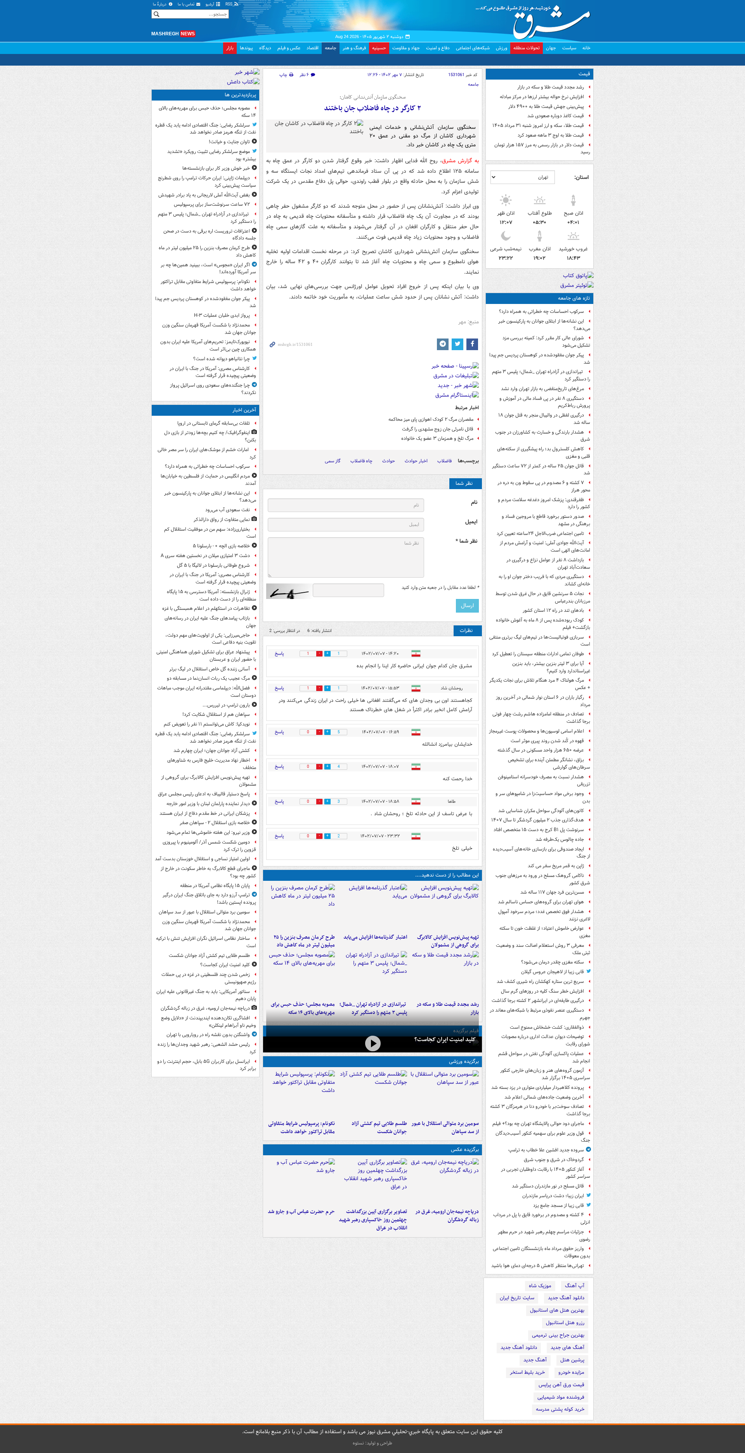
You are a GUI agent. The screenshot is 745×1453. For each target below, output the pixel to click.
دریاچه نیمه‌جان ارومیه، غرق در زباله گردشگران (447, 1215)
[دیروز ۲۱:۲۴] (372, 1093)
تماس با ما (187, 4)
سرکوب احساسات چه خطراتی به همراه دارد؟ (541, 311)
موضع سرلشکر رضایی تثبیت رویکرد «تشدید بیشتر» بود (211, 155)
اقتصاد (313, 48)
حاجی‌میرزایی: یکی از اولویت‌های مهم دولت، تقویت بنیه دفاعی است (210, 639)
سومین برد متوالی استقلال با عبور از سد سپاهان (445, 1127)
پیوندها (246, 48)
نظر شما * (466, 541)
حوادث (388, 461)
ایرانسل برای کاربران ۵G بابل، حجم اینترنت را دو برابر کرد (206, 1065)
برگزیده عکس (465, 1150)
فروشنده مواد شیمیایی (560, 1397)
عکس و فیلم (288, 48)
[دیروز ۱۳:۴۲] (372, 974)
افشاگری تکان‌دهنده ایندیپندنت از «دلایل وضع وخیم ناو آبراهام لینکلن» (208, 1021)
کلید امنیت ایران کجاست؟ (445, 1040)
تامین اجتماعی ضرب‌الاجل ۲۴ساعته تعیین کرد (540, 533)
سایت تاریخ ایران (517, 1298)
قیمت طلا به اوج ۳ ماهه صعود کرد (551, 135)
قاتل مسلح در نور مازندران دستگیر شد (548, 1186)
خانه (586, 48)
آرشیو (210, 4)
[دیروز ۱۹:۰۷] (300, 1093)
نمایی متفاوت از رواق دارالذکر (222, 519)
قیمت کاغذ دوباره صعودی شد (555, 116)
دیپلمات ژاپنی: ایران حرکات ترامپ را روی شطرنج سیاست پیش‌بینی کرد (207, 181)
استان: (581, 177)
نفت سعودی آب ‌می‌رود (227, 510)
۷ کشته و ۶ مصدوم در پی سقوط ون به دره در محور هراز (543, 486)
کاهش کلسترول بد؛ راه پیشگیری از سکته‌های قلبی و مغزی (543, 452)
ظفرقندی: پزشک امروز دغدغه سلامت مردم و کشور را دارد (544, 503)
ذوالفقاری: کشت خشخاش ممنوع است (547, 1027)
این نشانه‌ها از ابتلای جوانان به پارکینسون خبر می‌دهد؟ (544, 325)
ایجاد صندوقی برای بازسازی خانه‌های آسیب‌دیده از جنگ (541, 852)
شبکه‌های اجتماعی (473, 48)
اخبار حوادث (416, 461)
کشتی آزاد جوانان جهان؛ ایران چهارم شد (211, 750)
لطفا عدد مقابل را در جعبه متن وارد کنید (440, 587)
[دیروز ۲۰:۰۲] (372, 1181)
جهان (551, 48)
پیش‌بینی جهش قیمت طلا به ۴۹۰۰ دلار (546, 106)
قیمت (584, 74)
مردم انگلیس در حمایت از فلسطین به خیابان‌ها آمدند (208, 479)
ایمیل (471, 522)
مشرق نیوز (535, 19)
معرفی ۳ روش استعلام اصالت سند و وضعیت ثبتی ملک (543, 949)
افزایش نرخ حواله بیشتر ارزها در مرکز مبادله (542, 97)
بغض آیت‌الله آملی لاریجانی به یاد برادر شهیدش (204, 195)
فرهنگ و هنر (354, 48)
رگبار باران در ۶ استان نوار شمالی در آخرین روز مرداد (543, 701)
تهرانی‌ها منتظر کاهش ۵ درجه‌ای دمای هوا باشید (537, 1265)
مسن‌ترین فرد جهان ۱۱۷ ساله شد (552, 892)
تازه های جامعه (574, 298)
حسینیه (379, 48)
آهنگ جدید (535, 1360)
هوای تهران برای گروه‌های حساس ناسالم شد (541, 902)
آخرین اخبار (244, 410)
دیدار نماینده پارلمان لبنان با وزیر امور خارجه (208, 803)
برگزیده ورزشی (464, 1061)
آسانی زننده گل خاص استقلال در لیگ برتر (209, 669)
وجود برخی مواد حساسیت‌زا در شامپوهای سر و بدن (543, 797)
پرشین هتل (572, 1360)
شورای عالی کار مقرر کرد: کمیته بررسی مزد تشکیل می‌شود (546, 341)
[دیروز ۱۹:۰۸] (300, 1181)
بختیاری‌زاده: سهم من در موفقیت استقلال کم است (210, 533)
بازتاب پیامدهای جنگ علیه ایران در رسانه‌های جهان (210, 622)
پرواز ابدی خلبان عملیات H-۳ (222, 315)
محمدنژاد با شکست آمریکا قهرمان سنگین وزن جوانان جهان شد (209, 328)
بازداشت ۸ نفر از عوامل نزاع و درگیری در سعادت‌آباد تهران (548, 563)
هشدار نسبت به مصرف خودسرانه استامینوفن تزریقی (544, 780)
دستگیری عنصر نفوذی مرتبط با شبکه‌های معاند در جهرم (540, 1014)
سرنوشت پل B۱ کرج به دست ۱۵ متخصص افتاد (539, 829)
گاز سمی (333, 461)
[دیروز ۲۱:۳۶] (444, 1093)
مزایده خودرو (571, 1372)
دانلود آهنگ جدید (566, 1298)
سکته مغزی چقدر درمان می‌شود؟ (552, 962)
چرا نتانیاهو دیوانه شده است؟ (221, 359)
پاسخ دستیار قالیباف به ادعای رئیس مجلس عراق (204, 794)
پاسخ (279, 653)
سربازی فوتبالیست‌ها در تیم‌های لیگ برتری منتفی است (539, 641)
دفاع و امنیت (438, 48)
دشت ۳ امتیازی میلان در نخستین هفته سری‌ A (205, 555)
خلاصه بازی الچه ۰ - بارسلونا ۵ (221, 546)
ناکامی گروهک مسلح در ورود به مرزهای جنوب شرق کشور (543, 879)
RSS (229, 4)
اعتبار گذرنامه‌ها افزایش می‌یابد (375, 937)
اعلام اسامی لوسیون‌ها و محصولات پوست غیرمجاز (536, 731)
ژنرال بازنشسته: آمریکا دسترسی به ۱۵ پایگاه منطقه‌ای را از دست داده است (211, 595)
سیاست (569, 48)
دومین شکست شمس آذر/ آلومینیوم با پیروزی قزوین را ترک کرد (209, 845)
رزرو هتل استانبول (565, 1323)
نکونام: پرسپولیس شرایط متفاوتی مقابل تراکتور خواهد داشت (301, 1127)
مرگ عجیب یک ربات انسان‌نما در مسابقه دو (208, 678)
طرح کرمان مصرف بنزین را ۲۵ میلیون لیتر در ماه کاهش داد (304, 941)
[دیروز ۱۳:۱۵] (300, 974)
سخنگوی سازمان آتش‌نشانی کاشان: (372, 97)
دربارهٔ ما (160, 4)
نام (474, 502)
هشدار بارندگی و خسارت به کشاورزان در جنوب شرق (542, 436)
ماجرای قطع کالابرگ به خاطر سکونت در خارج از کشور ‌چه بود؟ (208, 872)
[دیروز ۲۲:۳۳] (444, 907)
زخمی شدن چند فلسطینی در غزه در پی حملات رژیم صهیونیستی (208, 978)
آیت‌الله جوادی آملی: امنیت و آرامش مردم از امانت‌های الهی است (545, 546)
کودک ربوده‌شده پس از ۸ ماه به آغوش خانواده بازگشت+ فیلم (543, 623)
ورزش (501, 48)
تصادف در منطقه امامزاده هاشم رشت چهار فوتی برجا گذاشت (541, 717)
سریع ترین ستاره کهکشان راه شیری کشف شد (540, 981)
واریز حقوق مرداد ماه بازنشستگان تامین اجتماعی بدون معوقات (541, 1252)
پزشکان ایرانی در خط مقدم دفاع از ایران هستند (204, 813)
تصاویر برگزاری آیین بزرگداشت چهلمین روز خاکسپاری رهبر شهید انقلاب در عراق (373, 1220)
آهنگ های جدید (567, 1348)
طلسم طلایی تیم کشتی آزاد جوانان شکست (379, 1127)
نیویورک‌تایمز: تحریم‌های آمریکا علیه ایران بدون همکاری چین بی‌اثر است (208, 345)
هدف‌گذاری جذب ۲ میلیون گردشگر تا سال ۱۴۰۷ (537, 820)
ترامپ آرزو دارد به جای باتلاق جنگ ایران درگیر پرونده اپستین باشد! (209, 898)
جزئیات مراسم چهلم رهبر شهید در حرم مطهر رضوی (544, 1235)
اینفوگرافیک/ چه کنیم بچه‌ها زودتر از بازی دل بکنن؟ (210, 436)
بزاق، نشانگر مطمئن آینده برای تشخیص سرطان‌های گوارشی (549, 763)
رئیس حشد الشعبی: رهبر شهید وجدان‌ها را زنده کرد (207, 1048)
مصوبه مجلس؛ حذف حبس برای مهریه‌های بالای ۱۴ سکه (207, 111)
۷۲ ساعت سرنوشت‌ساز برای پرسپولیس (212, 204)
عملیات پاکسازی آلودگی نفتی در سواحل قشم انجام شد (544, 1057)
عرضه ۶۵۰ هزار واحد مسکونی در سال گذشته (540, 750)
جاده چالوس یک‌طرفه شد (559, 839)
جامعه (330, 48)
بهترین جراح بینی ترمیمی (558, 1335)
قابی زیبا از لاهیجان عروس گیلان (552, 972)
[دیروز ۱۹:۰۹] (372, 907)
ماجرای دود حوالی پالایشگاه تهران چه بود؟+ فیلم (538, 1123)
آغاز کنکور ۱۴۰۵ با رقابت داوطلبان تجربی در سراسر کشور (545, 1173)
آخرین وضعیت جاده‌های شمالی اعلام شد (544, 1097)
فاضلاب (444, 461)
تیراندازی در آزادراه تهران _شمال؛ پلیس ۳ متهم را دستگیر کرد (541, 375)
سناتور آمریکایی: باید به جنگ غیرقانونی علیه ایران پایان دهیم (206, 995)
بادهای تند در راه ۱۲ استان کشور (553, 610)
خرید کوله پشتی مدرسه (560, 1409)
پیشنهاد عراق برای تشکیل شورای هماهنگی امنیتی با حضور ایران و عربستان (206, 655)
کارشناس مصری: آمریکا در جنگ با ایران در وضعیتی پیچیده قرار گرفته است (213, 372)
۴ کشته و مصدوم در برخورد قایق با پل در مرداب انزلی (541, 1218)
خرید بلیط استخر (527, 1372)
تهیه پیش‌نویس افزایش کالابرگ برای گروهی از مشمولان (448, 941)
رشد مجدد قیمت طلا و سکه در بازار (550, 87)
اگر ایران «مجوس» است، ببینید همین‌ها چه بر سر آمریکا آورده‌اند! (208, 268)
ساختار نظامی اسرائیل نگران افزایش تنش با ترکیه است (206, 942)
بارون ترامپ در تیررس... (226, 705)
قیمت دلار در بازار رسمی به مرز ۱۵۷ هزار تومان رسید (542, 148)
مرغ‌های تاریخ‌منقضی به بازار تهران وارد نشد (542, 388)
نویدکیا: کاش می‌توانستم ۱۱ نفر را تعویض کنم (207, 724)
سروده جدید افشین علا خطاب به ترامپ (546, 1150)
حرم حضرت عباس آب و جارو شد (301, 1211)
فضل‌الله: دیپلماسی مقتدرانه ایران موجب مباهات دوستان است (206, 691)
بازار (230, 48)
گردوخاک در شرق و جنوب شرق (554, 1159)
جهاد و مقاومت (406, 48)
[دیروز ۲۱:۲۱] (372, 1044)
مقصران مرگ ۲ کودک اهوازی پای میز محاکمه (430, 419)
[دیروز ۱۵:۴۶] (444, 974)
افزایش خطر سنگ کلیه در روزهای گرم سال (542, 991)
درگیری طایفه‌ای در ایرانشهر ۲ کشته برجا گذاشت (538, 1000)
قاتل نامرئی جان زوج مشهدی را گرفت (437, 429)
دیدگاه (265, 48)
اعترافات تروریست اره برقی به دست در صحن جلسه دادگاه (209, 234)
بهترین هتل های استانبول (557, 1310)
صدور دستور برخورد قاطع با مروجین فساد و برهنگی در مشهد (546, 520)
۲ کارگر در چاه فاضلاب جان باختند (372, 108)
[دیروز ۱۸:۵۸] (300, 907)
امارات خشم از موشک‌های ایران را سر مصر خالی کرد (207, 453)
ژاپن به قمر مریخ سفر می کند (556, 866)
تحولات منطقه (526, 48)
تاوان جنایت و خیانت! (229, 142)
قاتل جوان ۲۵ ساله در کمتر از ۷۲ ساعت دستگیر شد (541, 469)
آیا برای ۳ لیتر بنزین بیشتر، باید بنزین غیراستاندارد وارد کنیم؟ (551, 667)
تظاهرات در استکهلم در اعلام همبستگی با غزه (206, 608)
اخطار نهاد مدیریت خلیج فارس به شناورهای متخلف (211, 764)
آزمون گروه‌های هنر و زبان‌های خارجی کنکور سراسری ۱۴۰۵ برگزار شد (545, 1074)
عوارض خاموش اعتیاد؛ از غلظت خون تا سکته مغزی (544, 932)
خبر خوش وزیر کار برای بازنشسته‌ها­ (216, 168)
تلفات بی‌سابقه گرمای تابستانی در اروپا (213, 423)
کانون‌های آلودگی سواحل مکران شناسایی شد (541, 810)
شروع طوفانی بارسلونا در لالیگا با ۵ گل (213, 565)
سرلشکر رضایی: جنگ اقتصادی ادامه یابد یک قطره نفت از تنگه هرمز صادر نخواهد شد (205, 129)
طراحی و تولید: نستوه (372, 1443)
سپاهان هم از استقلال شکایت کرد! (216, 714)
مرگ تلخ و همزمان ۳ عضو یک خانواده (437, 438)
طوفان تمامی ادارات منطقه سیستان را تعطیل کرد (538, 654)
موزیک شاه (540, 1286)
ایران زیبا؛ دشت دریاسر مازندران (553, 1196)
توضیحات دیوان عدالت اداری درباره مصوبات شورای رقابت (545, 1040)
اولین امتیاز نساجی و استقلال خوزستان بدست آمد (202, 859)
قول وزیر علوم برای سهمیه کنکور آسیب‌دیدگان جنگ (543, 1137)
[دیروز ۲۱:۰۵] (444, 1181)
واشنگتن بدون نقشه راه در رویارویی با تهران (208, 1034)
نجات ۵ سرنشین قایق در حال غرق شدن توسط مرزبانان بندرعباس (543, 597)
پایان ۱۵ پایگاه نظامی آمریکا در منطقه (215, 885)
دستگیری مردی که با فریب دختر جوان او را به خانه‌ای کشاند (544, 580)
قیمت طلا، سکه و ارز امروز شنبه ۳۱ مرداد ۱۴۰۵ (538, 125)
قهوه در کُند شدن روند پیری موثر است (547, 741)
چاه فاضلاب (361, 461)
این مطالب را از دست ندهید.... (447, 875)
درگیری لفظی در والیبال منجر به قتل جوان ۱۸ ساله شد (544, 418)
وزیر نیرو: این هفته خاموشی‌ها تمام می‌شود (208, 832)
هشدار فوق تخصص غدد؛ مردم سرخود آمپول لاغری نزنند (544, 915)
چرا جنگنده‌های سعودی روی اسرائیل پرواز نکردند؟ (213, 389)
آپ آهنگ (574, 1286)
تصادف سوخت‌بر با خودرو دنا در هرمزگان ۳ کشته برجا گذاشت (540, 1110)
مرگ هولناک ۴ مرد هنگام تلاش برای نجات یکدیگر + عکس (539, 684)
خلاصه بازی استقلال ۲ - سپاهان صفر (215, 822)
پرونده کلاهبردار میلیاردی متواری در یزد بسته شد (537, 1087)
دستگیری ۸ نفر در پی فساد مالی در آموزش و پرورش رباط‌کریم (544, 402)
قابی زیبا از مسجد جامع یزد (558, 1205)
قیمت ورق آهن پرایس (561, 1385)
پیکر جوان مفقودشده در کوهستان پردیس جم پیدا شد (539, 358)
